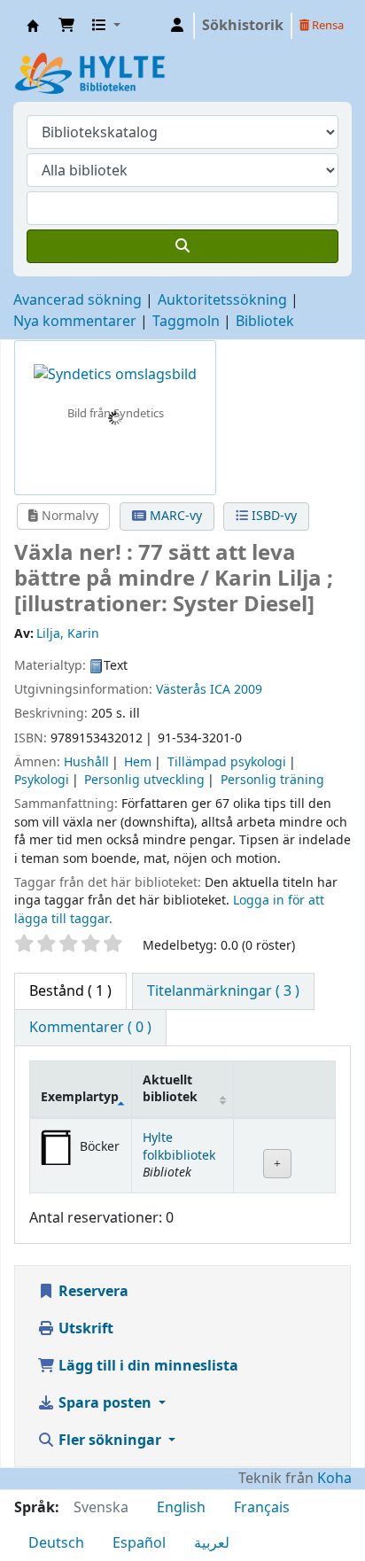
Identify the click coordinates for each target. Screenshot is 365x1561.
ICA (220, 689)
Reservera (91, 1291)
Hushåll (86, 762)
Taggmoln (186, 321)
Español (139, 1543)
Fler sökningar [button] (110, 1440)
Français (262, 1507)
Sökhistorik (242, 25)
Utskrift (84, 1329)
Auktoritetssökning (222, 300)
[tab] (223, 991)
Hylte (33, 25)
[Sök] (182, 246)
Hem (137, 762)
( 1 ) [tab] (70, 991)
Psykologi (41, 780)
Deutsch (56, 1543)
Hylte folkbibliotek (179, 1146)
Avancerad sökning (77, 300)
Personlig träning (272, 780)
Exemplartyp (80, 1097)
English (181, 1507)
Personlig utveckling (144, 780)
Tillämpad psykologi (226, 762)
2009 (248, 689)
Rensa (326, 25)
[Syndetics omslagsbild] (115, 373)
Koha (334, 1478)
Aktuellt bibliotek (170, 1089)
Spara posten (105, 1403)
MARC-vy (174, 516)
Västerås (181, 689)
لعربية (211, 1543)
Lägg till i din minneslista (146, 1366)
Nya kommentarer (74, 321)
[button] (66, 25)
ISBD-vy (272, 516)
